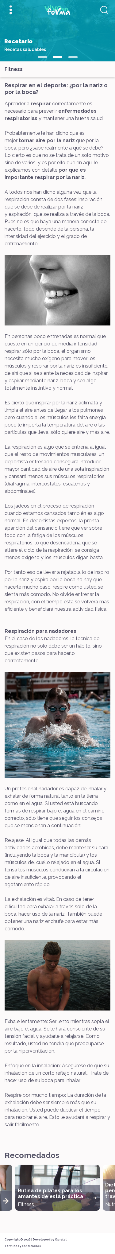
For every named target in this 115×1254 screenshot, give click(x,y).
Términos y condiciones (23, 1246)
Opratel (61, 1239)
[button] (42, 57)
